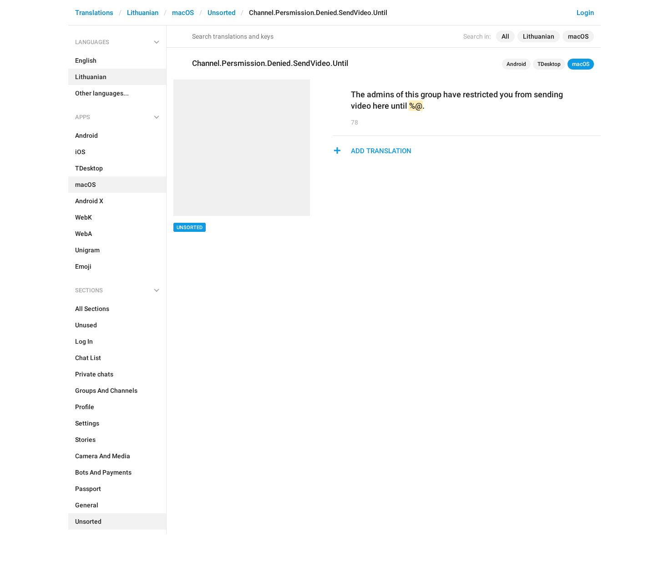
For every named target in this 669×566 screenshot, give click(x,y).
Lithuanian (142, 13)
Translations (94, 13)
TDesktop (549, 64)
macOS (183, 13)
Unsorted (221, 13)
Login (585, 13)
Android (516, 64)
